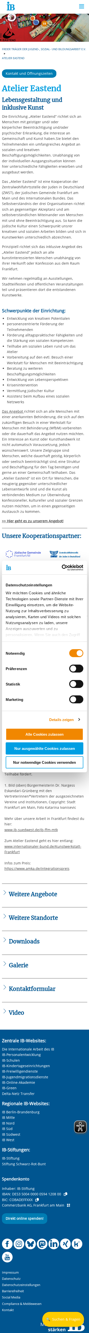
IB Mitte (8, 1117)
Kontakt (8, 1310)
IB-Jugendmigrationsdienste (25, 1077)
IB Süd (7, 1128)
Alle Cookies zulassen (44, 734)
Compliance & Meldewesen (22, 1304)
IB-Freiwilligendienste (20, 1071)
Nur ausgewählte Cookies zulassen (44, 748)
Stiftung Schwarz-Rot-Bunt (24, 1164)
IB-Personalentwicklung (21, 1054)
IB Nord (8, 1123)
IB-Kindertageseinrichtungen (26, 1065)
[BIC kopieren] (37, 1200)
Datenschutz (11, 1279)
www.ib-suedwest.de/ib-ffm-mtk (31, 829)
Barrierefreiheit (13, 1291)
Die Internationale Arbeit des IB (28, 1049)
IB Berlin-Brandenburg (21, 1112)
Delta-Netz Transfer (18, 1093)
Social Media (11, 1297)
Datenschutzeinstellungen (21, 1285)
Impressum (10, 1272)
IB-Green (9, 1088)
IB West (8, 1139)
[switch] (76, 669)
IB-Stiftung (11, 1158)
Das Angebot (13, 411)
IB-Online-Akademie (18, 1082)
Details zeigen (61, 719)
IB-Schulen (11, 1060)
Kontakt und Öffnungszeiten (29, 73)
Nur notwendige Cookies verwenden (44, 762)
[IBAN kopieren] (65, 1194)
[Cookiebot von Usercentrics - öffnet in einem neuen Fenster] (62, 567)
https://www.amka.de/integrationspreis (36, 868)
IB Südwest (11, 1134)
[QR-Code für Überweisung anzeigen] (68, 1205)
